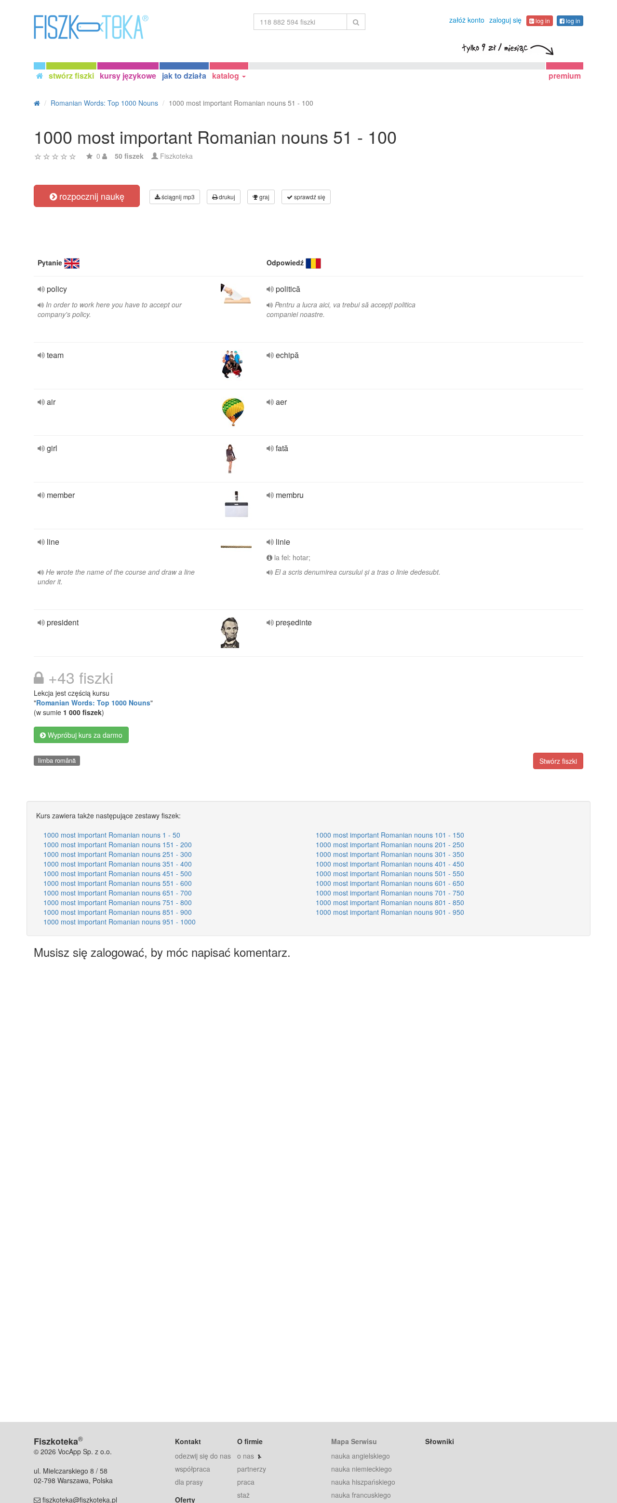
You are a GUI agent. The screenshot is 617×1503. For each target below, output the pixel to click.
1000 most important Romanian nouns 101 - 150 (390, 835)
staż (243, 1495)
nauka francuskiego (361, 1495)
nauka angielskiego (360, 1456)
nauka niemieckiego (361, 1469)
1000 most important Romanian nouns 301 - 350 (390, 854)
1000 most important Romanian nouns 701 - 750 (390, 892)
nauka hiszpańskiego (363, 1482)
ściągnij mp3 (177, 197)
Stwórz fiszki (558, 761)
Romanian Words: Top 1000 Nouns (93, 702)
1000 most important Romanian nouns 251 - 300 (117, 854)
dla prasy (189, 1482)
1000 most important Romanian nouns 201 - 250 (390, 844)
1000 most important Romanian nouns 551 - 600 (117, 883)
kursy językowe (128, 75)
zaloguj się (505, 20)
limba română (57, 760)
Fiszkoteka (176, 156)
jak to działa (184, 75)
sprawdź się (309, 197)
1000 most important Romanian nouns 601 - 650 (390, 883)
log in (542, 20)
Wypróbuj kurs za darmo (84, 735)
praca (246, 1482)
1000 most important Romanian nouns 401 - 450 (390, 864)
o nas (245, 1456)
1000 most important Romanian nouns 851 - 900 (117, 912)
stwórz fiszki (71, 75)
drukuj (226, 197)
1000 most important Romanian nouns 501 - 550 (390, 873)
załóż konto (466, 20)
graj (263, 197)
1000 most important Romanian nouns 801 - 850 (390, 902)
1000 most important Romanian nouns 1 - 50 (111, 835)
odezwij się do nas (203, 1456)
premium (565, 75)
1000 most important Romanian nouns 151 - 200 (117, 844)
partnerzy (251, 1469)
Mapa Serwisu (354, 1441)
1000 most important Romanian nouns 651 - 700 (117, 892)
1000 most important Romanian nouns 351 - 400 (117, 864)
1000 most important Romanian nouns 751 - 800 (117, 902)
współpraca (192, 1469)
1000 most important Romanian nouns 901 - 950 (390, 912)
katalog (226, 75)
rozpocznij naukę (90, 196)
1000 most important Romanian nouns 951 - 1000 (119, 921)
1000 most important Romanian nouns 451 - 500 (117, 873)
